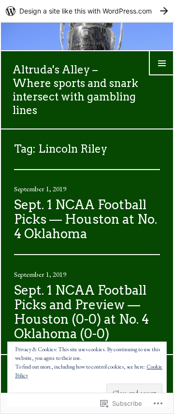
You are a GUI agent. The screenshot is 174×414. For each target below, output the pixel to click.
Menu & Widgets (161, 74)
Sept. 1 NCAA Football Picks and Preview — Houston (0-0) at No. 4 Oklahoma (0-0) (81, 312)
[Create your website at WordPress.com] (87, 11)
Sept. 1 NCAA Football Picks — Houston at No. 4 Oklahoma (85, 219)
